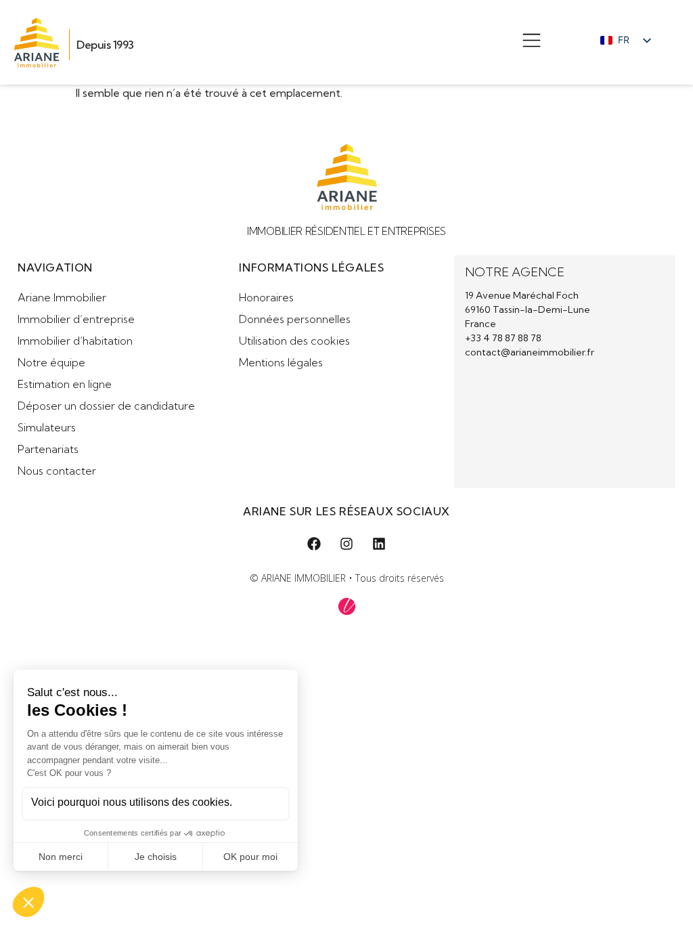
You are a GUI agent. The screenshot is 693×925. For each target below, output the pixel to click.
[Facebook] (314, 543)
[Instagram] (346, 543)
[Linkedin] (379, 543)
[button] (532, 42)
